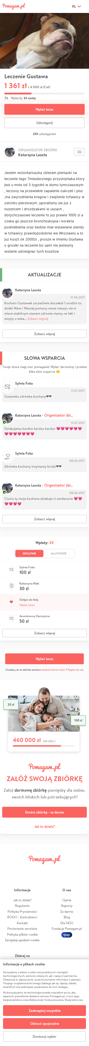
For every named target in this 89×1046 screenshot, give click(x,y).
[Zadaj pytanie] (79, 152)
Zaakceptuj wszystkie (44, 1010)
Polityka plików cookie (22, 934)
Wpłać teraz (44, 109)
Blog (67, 917)
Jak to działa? (44, 826)
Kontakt (22, 923)
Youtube (80, 869)
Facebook (8, 869)
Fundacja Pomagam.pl (67, 929)
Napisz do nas (76, 670)
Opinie (66, 900)
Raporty (67, 906)
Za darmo (66, 911)
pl (74, 6)
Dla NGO (66, 923)
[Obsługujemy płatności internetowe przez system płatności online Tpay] (66, 934)
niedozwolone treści (53, 670)
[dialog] (44, 1002)
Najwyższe (59, 553)
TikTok (66, 869)
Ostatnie (29, 553)
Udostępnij (44, 122)
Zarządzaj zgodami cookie (22, 940)
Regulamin (22, 906)
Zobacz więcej (37, 318)
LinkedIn (52, 869)
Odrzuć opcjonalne (44, 1023)
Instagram (37, 869)
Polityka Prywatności (22, 911)
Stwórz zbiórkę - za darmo (44, 812)
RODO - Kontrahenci (22, 917)
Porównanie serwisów (22, 929)
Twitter (22, 869)
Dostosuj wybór (44, 1036)
